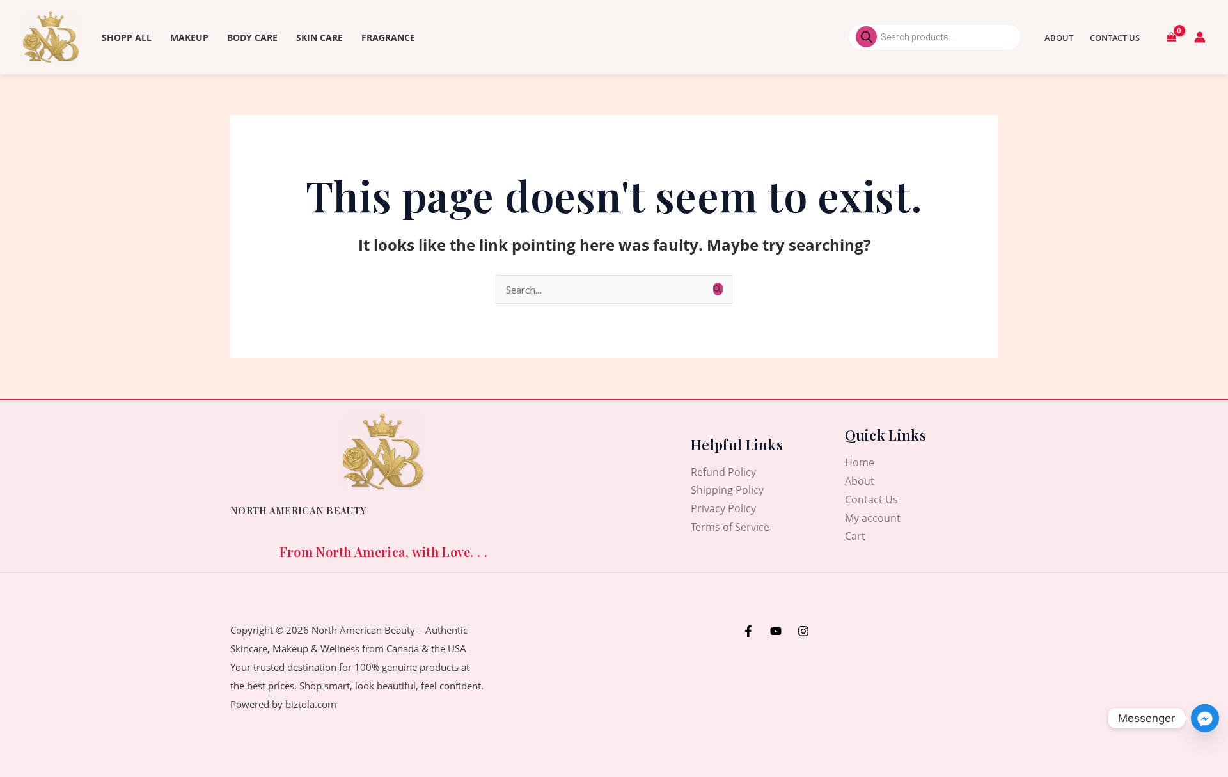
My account (873, 518)
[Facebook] (748, 631)
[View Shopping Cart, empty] (1171, 37)
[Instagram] (803, 631)
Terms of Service (730, 527)
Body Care (252, 37)
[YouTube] (776, 631)
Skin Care (319, 37)
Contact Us (1115, 37)
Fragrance (388, 37)
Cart (855, 536)
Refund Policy (723, 472)
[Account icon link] (1200, 37)
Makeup (189, 37)
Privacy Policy (723, 508)
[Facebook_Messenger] (1205, 718)
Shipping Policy (727, 490)
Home (859, 462)
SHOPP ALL (127, 37)
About (1058, 37)
